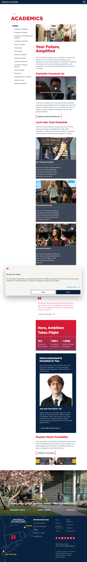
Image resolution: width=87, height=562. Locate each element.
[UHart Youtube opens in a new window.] (62, 538)
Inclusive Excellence (58, 527)
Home (14, 13)
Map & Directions (69, 520)
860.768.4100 (60, 557)
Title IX (57, 531)
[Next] (74, 461)
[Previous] (38, 461)
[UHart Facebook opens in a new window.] (56, 538)
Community (37, 536)
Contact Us (69, 525)
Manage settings (72, 287)
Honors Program (20, 58)
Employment (70, 531)
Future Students (39, 523)
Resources (17, 73)
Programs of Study (20, 32)
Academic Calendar (21, 41)
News (57, 520)
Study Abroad (19, 70)
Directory (69, 528)
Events (57, 523)
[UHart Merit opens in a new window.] (71, 538)
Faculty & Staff (38, 533)
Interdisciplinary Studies (22, 77)
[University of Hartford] (9, 2)
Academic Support (20, 61)
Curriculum (18, 48)
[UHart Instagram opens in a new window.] (65, 538)
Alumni (36, 530)
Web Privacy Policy (61, 544)
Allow (68, 292)
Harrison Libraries (20, 54)
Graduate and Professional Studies (23, 37)
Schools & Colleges (21, 29)
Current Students (39, 526)
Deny (43, 292)
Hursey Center (19, 80)
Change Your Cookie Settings (65, 546)
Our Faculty (18, 51)
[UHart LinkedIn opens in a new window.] (68, 538)
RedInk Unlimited (20, 83)
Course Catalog (19, 44)
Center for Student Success (20, 65)
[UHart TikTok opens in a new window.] (74, 538)
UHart (15, 26)
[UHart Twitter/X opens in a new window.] (59, 538)
